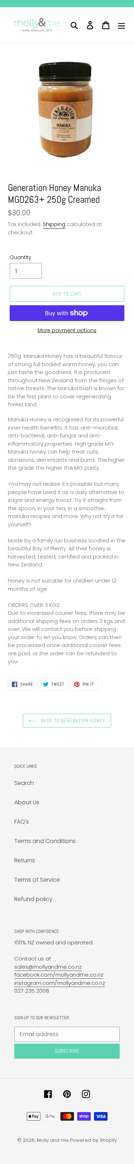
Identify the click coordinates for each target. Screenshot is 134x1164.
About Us (26, 802)
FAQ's (21, 822)
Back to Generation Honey (72, 720)
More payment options (67, 330)
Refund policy (33, 899)
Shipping (54, 224)
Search (24, 783)
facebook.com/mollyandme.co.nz (58, 974)
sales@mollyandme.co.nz (47, 967)
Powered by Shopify (93, 1140)
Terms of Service (37, 880)
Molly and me (53, 1140)
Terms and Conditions (45, 841)
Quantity (20, 257)
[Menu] (121, 25)
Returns (24, 860)
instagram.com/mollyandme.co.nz (59, 983)
